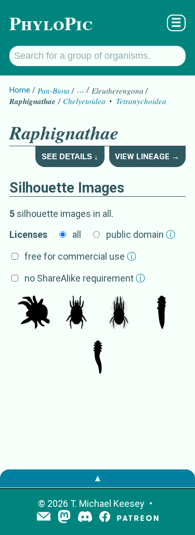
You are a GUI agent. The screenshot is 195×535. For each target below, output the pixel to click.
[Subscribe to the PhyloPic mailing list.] (43, 517)
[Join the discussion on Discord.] (85, 517)
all (76, 234)
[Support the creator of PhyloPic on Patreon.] (138, 517)
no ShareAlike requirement (84, 278)
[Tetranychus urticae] (76, 313)
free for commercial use (80, 256)
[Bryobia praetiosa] (33, 313)
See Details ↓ (70, 156)
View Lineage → (147, 156)
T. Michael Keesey (107, 503)
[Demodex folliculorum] (161, 313)
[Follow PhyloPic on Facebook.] (104, 517)
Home (19, 90)
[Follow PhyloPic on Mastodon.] (64, 517)
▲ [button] (97, 478)
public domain (140, 234)
